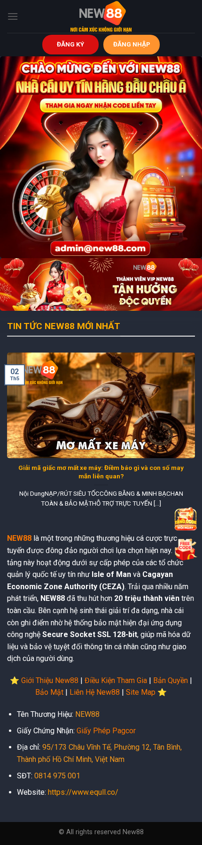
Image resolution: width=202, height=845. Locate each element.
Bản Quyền (170, 680)
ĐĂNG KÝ (70, 44)
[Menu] (12, 16)
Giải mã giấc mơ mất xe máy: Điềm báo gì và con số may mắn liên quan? (101, 472)
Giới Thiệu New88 (49, 680)
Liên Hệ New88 (95, 692)
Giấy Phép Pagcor (106, 730)
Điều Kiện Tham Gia (116, 680)
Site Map (140, 692)
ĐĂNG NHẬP (131, 44)
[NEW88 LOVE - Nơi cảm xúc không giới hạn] (101, 16)
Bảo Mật (49, 692)
